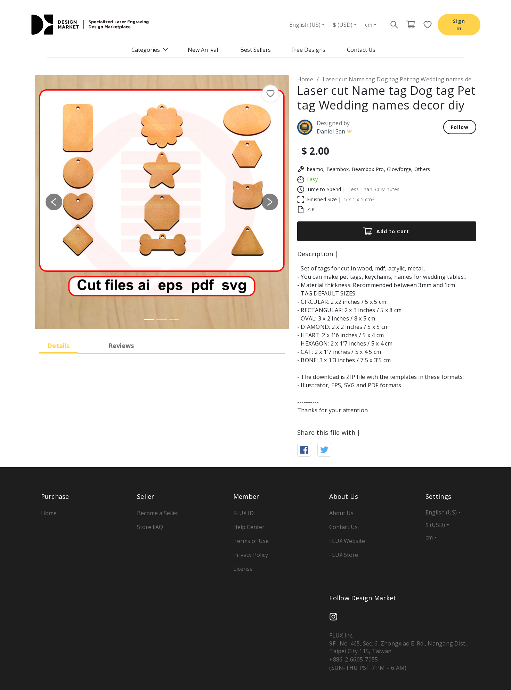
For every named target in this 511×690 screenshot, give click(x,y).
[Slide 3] (174, 320)
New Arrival (203, 50)
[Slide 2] (161, 320)
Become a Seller (157, 513)
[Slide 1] (149, 320)
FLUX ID (243, 513)
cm (368, 25)
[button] (54, 202)
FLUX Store (343, 555)
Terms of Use (251, 541)
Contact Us (361, 50)
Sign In (459, 25)
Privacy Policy (250, 555)
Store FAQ (150, 527)
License (243, 569)
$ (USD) (342, 25)
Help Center (249, 527)
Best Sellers (255, 50)
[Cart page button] (410, 25)
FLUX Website (347, 541)
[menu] (255, 50)
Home (305, 79)
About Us (341, 513)
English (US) (305, 25)
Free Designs (308, 50)
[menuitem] (149, 50)
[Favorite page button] (425, 25)
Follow (460, 127)
